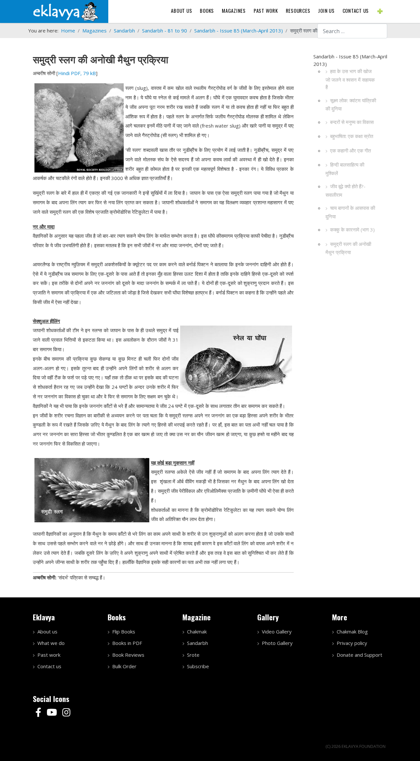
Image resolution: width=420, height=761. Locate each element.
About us (181, 10)
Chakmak (197, 631)
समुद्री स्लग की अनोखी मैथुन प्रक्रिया (348, 248)
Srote (193, 654)
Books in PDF (127, 643)
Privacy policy (352, 643)
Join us (326, 10)
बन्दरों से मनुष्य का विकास (352, 122)
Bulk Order (124, 666)
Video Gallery (277, 631)
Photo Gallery (277, 643)
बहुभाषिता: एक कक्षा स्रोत (351, 136)
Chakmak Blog (352, 631)
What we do (51, 643)
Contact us (356, 10)
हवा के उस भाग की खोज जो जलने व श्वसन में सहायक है (350, 79)
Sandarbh (197, 643)
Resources (298, 10)
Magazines (234, 10)
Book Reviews (128, 654)
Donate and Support (359, 654)
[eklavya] (65, 11)
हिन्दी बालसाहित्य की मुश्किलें (345, 168)
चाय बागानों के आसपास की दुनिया (350, 212)
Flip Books (123, 631)
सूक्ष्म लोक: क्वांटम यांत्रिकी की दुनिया (351, 104)
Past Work (266, 10)
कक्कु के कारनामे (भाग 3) (352, 229)
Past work (48, 654)
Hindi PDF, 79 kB (77, 73)
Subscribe (198, 666)
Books (207, 10)
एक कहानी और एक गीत (350, 150)
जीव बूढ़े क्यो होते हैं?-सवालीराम (346, 190)
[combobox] (352, 31)
